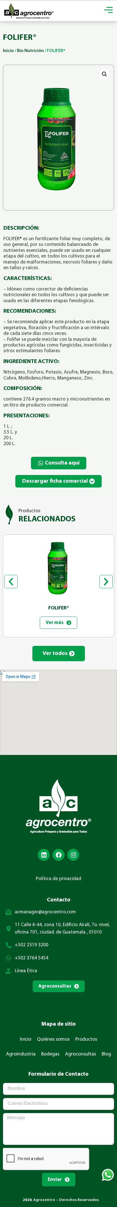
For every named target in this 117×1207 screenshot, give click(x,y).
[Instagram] (73, 855)
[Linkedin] (44, 855)
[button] (104, 74)
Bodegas (50, 1054)
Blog (106, 1054)
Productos (86, 1039)
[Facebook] (58, 855)
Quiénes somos (53, 1039)
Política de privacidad (58, 878)
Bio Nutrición (30, 51)
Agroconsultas (80, 1054)
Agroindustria (20, 1054)
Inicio (8, 51)
